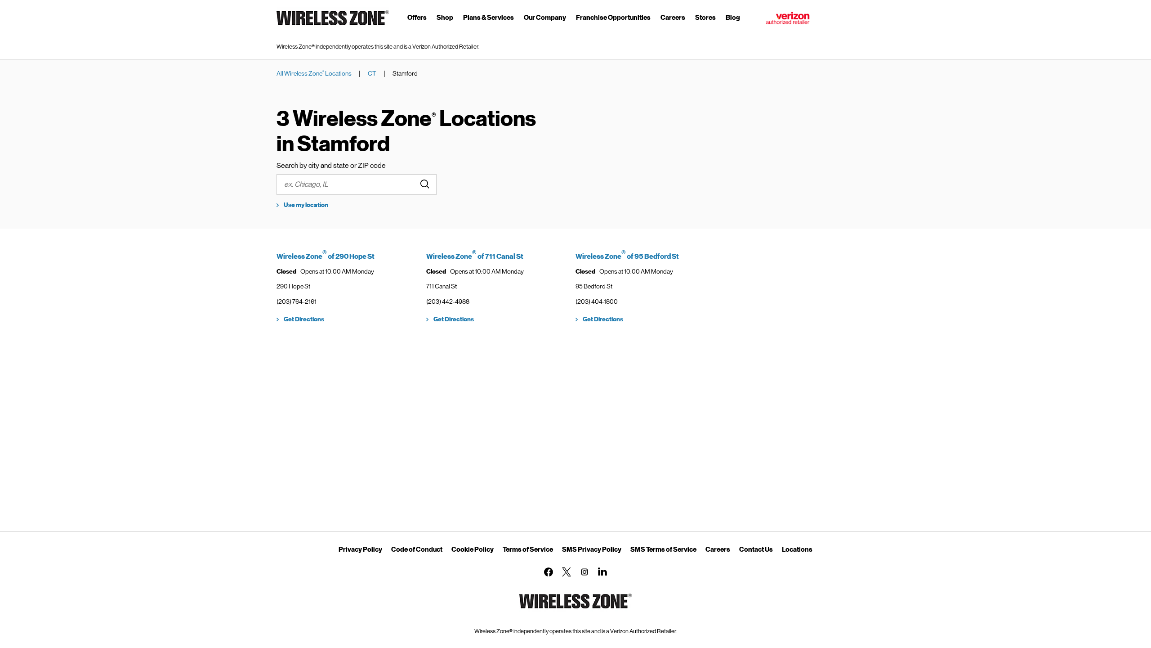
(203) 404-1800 (597, 301)
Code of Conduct (416, 549)
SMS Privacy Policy (591, 549)
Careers (717, 549)
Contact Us (756, 549)
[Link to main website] (333, 26)
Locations (797, 549)
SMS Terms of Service (663, 549)
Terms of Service (528, 549)
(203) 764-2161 (297, 301)
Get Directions (304, 319)
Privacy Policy (360, 549)
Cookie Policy (472, 549)
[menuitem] (417, 19)
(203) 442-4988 (447, 301)
